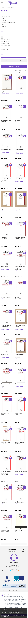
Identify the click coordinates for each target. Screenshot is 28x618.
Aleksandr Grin (19, 383)
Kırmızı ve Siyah (18, 327)
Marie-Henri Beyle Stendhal (20, 326)
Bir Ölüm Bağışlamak (19, 502)
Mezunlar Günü (4, 355)
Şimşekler (3, 267)
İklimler (16, 92)
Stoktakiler (5, 49)
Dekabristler (17, 357)
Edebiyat (3, 14)
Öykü (3, 24)
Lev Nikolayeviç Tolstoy (19, 150)
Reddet (23, 604)
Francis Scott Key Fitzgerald (20, 267)
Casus (16, 414)
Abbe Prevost (6, 41)
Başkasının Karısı (4, 474)
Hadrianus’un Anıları (19, 472)
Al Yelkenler (17, 385)
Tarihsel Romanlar (6, 16)
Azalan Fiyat (20, 71)
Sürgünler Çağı (4, 238)
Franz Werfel (4, 354)
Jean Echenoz (6, 37)
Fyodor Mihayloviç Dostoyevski (6, 326)
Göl (2, 209)
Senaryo (4, 26)
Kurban (2, 181)
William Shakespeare (6, 120)
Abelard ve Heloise (5, 531)
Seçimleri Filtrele (14, 66)
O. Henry (17, 120)
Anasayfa (3, 7)
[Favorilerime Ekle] (10, 77)
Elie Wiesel (4, 237)
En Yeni (23, 71)
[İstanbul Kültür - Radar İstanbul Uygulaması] (14, 586)
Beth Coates (6, 43)
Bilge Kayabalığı (18, 443)
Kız (15, 121)
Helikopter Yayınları (5, 93)
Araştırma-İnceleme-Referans (9, 22)
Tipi (16, 152)
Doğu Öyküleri (4, 92)
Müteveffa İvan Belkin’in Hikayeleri (6, 385)
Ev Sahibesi (3, 327)
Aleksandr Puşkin (5, 383)
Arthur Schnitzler (5, 442)
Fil (15, 531)
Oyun (3, 18)
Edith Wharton (5, 413)
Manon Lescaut (4, 502)
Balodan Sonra (18, 298)
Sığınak (2, 414)
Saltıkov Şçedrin (6, 45)
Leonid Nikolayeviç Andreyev (6, 179)
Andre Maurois (19, 90)
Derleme (4, 20)
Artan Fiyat (16, 71)
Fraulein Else (3, 443)
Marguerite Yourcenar (7, 90)
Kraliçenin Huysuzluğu (5, 297)
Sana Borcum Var (18, 269)
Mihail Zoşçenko (19, 208)
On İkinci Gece (18, 180)
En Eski (26, 71)
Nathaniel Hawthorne (20, 237)
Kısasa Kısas (3, 121)
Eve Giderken (17, 209)
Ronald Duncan (6, 39)
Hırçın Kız (3, 150)
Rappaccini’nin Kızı (19, 238)
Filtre (2, 71)
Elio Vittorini (18, 530)
